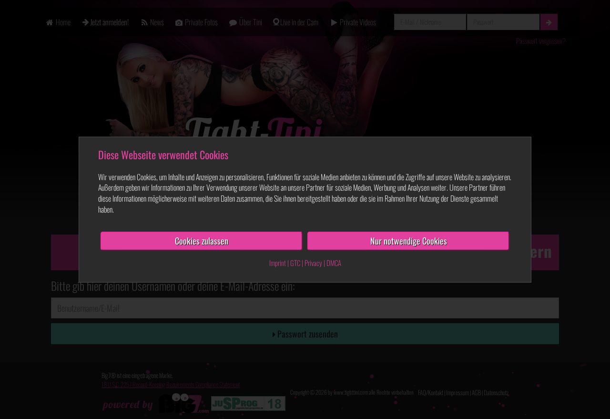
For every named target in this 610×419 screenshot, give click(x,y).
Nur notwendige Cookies (408, 241)
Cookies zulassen (201, 241)
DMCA (333, 262)
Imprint (277, 262)
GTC (295, 262)
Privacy (313, 262)
